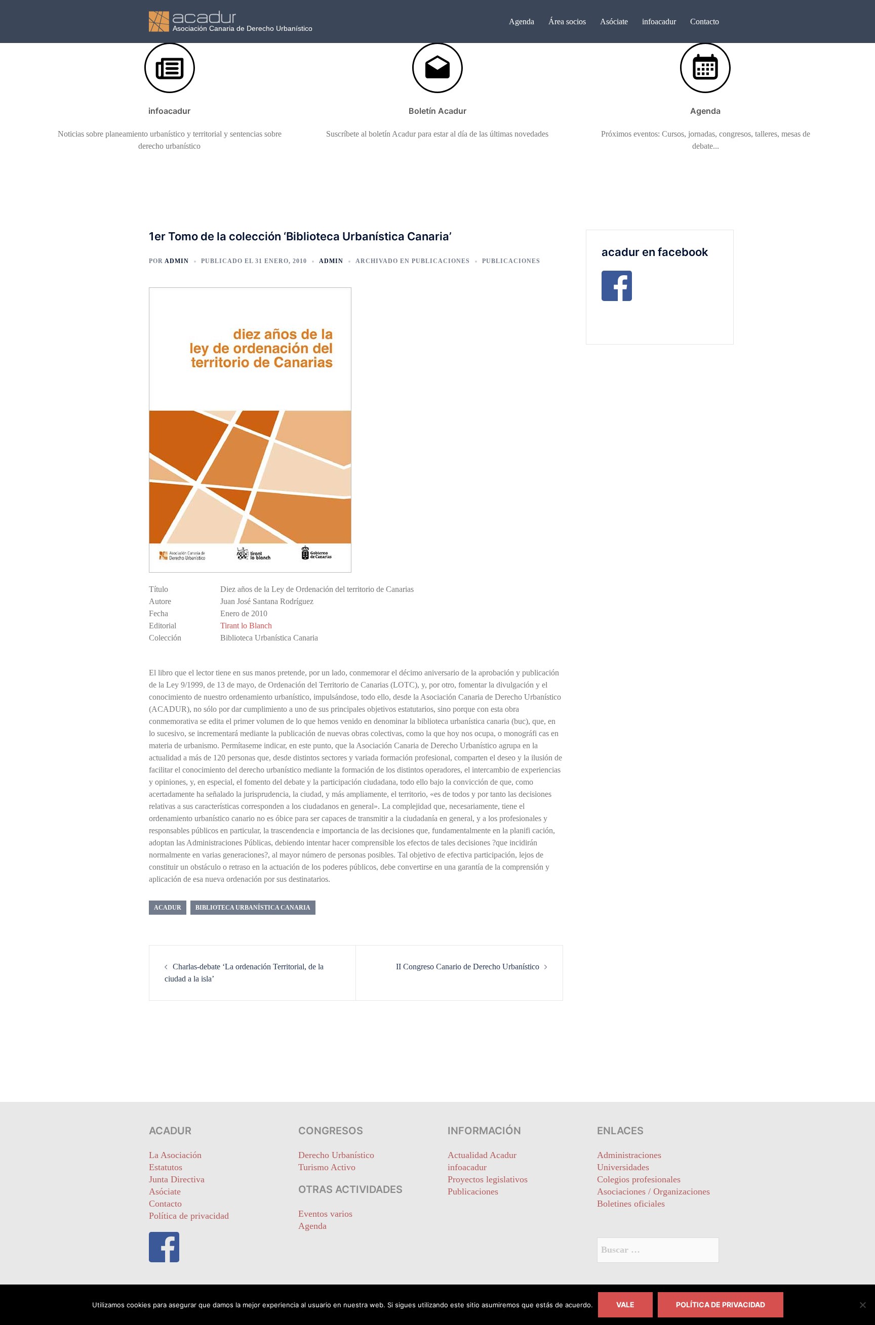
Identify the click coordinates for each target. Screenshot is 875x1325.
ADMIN (177, 261)
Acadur (167, 907)
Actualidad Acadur (482, 1155)
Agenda (521, 21)
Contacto (704, 21)
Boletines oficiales (631, 1204)
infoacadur (659, 21)
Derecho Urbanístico (336, 1155)
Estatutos (165, 1167)
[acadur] (240, 20)
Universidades (623, 1167)
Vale (625, 1304)
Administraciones (629, 1155)
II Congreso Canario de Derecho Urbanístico (467, 966)
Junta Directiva (177, 1179)
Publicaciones (441, 261)
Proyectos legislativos (488, 1179)
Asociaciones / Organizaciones (653, 1191)
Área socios (567, 21)
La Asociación (175, 1155)
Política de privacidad (189, 1216)
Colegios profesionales (639, 1179)
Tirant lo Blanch (246, 625)
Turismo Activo (326, 1167)
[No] (862, 1305)
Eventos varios (325, 1214)
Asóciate (614, 21)
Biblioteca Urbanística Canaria (252, 907)
